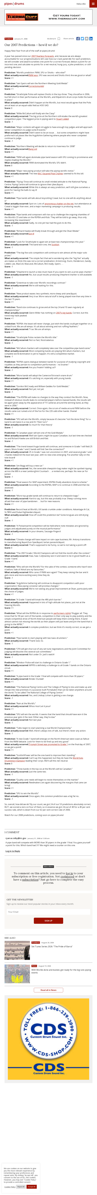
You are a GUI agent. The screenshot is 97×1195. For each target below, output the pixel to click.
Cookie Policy (9, 1187)
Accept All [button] (31, 1187)
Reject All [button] (21, 1187)
